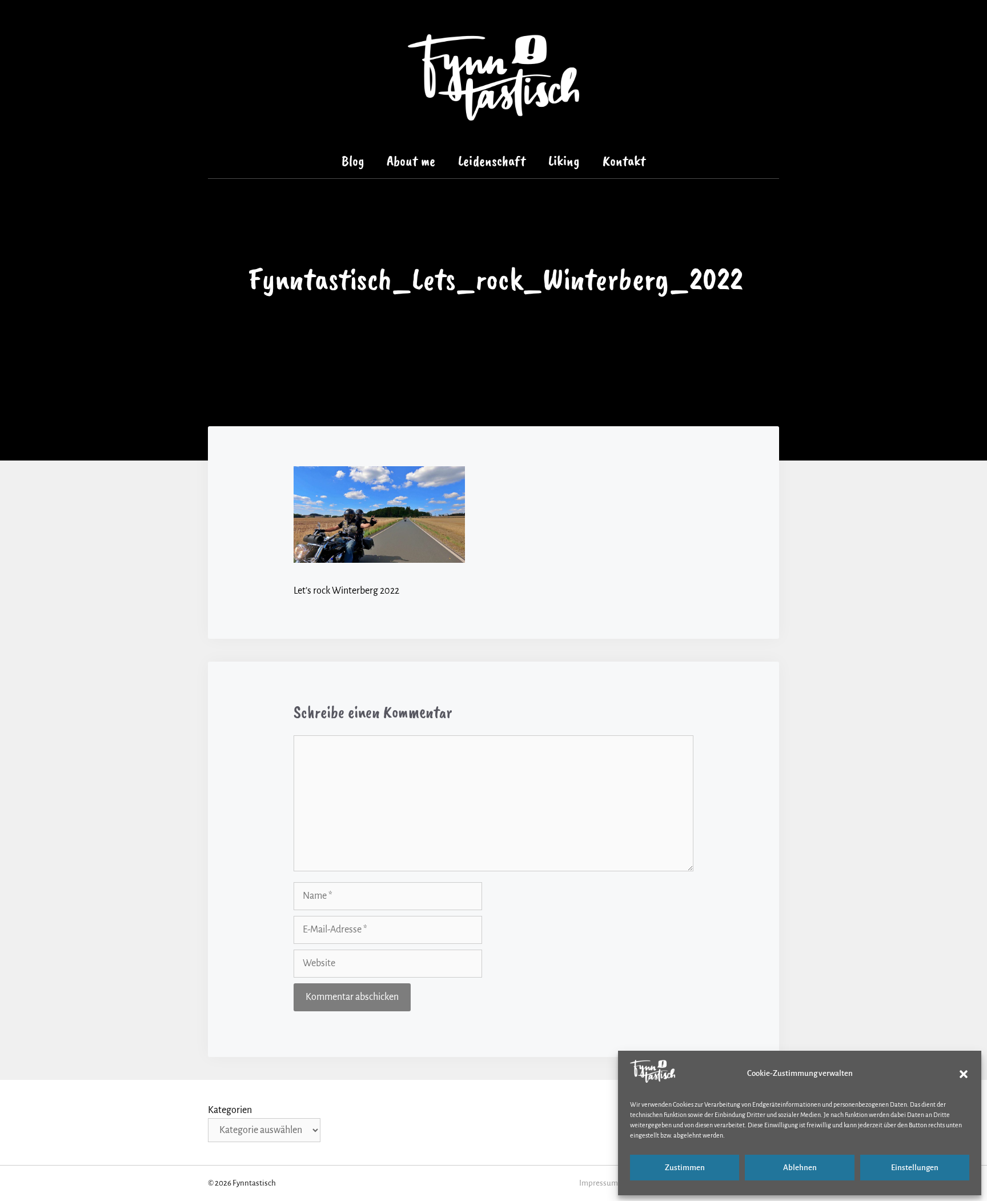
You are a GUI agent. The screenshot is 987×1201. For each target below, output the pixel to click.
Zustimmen (685, 1167)
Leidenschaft (491, 160)
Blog (353, 160)
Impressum (598, 1183)
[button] (963, 1074)
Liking (564, 160)
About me (411, 160)
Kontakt (624, 160)
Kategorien (230, 1110)
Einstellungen (914, 1167)
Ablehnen (800, 1167)
